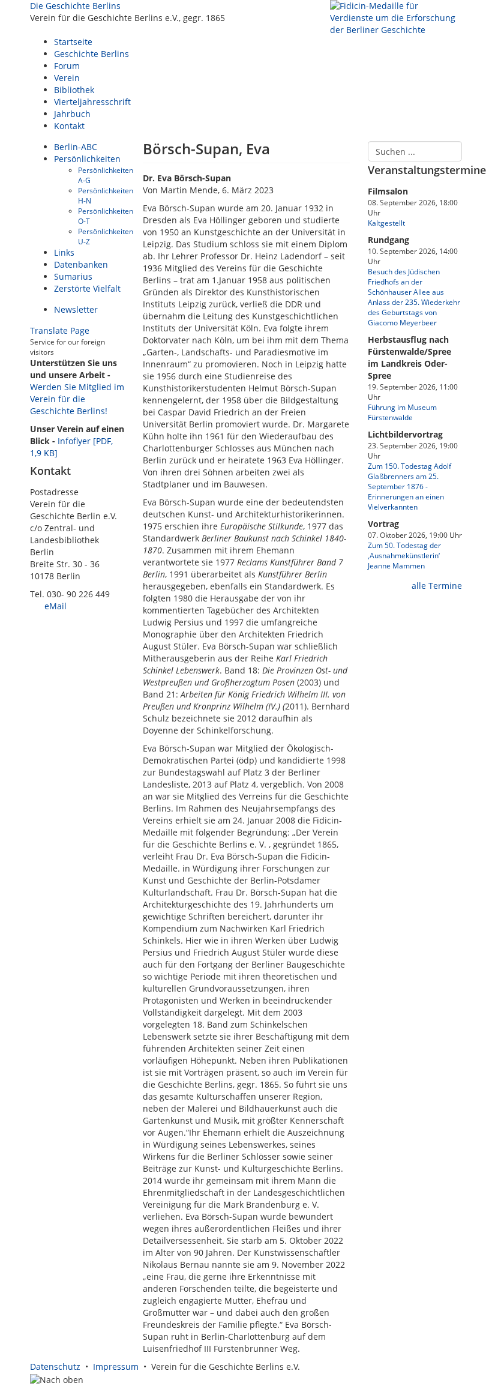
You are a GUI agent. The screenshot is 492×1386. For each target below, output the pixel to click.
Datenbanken (81, 264)
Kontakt (69, 125)
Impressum (116, 1366)
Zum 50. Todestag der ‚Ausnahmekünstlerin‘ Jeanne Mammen (404, 555)
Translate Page (59, 330)
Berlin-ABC (75, 146)
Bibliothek (74, 89)
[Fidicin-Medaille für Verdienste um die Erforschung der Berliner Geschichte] (396, 17)
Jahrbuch (72, 113)
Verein (67, 77)
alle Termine (435, 585)
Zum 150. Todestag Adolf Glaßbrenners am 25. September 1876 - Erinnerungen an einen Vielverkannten (409, 486)
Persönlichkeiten (87, 158)
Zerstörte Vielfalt (87, 288)
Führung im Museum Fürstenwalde (402, 412)
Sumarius (73, 276)
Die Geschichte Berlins (75, 5)
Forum (67, 65)
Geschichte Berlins (91, 53)
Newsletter (76, 309)
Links (64, 252)
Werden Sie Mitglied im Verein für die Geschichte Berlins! (77, 399)
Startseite (73, 41)
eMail (54, 606)
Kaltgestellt (386, 222)
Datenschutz (55, 1366)
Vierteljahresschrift (92, 101)
